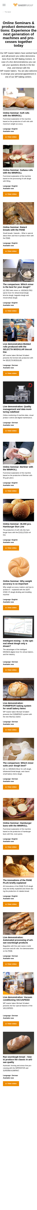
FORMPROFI (17, 714)
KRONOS (12, 769)
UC (4, 769)
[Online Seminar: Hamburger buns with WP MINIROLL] (18, 809)
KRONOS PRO (26, 290)
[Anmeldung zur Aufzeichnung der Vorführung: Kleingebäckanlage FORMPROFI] (18, 689)
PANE (8, 238)
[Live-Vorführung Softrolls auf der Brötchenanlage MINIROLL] (18, 99)
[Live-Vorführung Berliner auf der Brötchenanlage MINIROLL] (18, 453)
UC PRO (6, 290)
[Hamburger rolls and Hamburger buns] (18, 510)
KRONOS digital (9, 652)
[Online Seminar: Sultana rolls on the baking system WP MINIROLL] (18, 156)
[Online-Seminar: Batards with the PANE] (18, 213)
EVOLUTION (23, 532)
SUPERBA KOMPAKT (11, 1070)
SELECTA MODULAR (14, 360)
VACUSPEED (8, 1008)
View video (12, 137)
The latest (8, 12)
